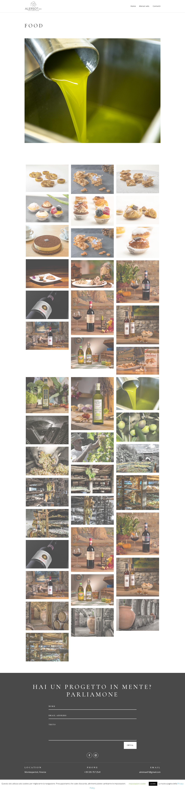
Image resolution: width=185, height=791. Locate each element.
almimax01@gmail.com (149, 772)
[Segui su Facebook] (89, 755)
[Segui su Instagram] (95, 755)
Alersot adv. (144, 6)
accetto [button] (153, 784)
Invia (130, 745)
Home (133, 6)
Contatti (156, 6)
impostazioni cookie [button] (137, 783)
